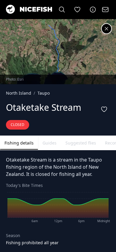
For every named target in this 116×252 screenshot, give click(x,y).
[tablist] (58, 143)
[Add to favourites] (104, 109)
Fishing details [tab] (19, 143)
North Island (18, 93)
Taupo (43, 93)
